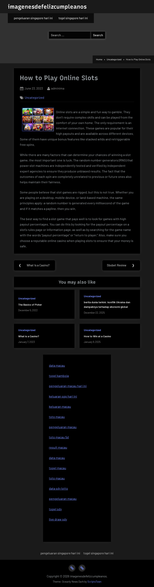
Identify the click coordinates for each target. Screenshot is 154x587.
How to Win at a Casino (97, 336)
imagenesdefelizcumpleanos (47, 6)
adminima (57, 88)
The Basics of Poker (30, 304)
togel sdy (55, 509)
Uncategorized (34, 97)
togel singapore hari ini (73, 18)
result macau (58, 447)
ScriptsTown (94, 581)
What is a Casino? (28, 336)
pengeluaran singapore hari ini (33, 18)
